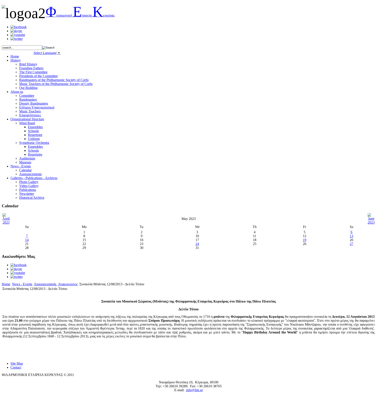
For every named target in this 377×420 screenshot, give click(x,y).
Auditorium (27, 158)
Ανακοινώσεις (68, 284)
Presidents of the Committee (38, 76)
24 (197, 244)
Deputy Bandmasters (33, 103)
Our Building (28, 88)
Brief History (28, 64)
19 (304, 240)
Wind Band (27, 123)
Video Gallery (29, 186)
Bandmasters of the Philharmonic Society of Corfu (54, 80)
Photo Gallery (28, 182)
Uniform (34, 139)
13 (351, 236)
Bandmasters (28, 99)
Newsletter (26, 194)
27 (351, 244)
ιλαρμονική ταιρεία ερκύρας (80, 15)
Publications (27, 190)
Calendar (25, 170)
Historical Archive (31, 197)
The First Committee (33, 72)
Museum (25, 162)
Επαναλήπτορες (30, 115)
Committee (26, 95)
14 (27, 240)
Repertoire (35, 135)
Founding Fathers (31, 68)
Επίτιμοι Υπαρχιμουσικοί (36, 107)
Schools (33, 131)
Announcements (30, 174)
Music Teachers (30, 111)
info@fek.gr (194, 390)
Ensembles (35, 127)
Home (6, 284)
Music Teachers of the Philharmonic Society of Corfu (56, 84)
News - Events (22, 284)
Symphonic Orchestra (34, 143)
